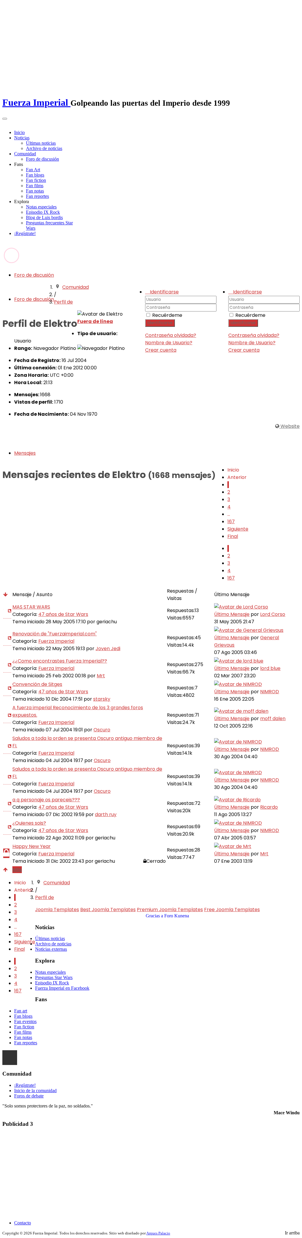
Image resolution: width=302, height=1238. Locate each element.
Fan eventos (25, 1021)
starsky (101, 699)
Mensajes (25, 453)
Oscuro (101, 729)
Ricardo (269, 807)
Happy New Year (31, 846)
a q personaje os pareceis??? (46, 799)
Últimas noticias (41, 143)
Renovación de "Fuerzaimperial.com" (54, 633)
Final (232, 536)
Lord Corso (272, 614)
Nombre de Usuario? (251, 342)
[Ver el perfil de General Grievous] (248, 630)
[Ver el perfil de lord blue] (238, 661)
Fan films (34, 185)
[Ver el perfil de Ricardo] (237, 799)
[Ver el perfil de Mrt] (232, 846)
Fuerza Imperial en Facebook (62, 988)
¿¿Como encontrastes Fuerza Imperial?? (59, 661)
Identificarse (243, 323)
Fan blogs (35, 174)
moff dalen (272, 718)
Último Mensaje (232, 614)
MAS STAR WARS (31, 606)
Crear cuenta (244, 350)
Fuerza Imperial (56, 641)
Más (17, 869)
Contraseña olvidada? (253, 335)
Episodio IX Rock (43, 212)
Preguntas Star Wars (54, 977)
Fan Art (33, 169)
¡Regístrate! (25, 233)
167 (231, 521)
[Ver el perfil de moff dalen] (241, 711)
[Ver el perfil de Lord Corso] (241, 606)
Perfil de (63, 302)
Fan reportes (37, 196)
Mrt (101, 675)
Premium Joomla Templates (170, 909)
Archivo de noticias (44, 148)
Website (289, 426)
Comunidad (25, 153)
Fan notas (35, 190)
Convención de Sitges (37, 684)
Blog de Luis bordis (44, 217)
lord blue (270, 668)
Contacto (22, 1222)
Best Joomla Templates (108, 909)
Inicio (19, 132)
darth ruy (105, 814)
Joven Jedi (108, 648)
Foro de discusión (42, 159)
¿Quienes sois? (29, 823)
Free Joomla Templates (232, 909)
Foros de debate (29, 1095)
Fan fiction (36, 180)
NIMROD (269, 691)
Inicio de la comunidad (35, 1090)
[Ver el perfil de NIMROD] (238, 684)
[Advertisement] (151, 1174)
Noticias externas (51, 949)
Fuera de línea (95, 321)
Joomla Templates (57, 909)
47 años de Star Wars (63, 614)
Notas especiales (41, 206)
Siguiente (237, 529)
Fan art (20, 1010)
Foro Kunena (176, 915)
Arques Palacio (158, 1233)
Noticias (21, 137)
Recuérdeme (250, 315)
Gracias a (154, 915)
